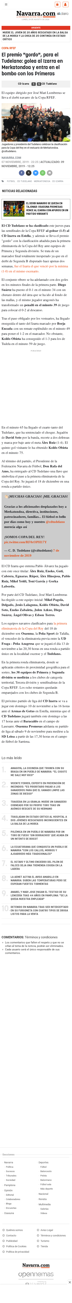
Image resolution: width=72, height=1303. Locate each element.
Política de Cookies (16, 1246)
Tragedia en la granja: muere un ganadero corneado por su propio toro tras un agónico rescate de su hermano (39, 805)
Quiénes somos (14, 1230)
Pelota (43, 1175)
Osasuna (9, 1213)
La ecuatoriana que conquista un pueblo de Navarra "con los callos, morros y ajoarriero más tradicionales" (39, 850)
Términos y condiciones (41, 937)
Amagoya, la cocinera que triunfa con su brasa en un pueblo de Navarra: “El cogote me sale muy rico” (39, 772)
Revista (43, 1199)
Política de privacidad (17, 1251)
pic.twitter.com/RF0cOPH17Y (25, 542)
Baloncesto (46, 1171)
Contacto (11, 1235)
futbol (11, 181)
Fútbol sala (45, 1184)
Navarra (8, 1162)
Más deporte (46, 1188)
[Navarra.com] (36, 13)
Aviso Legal (47, 1230)
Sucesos (10, 1171)
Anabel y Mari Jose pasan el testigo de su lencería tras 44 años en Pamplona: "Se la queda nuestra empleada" (39, 895)
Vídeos (43, 1213)
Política (9, 1167)
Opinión (8, 1190)
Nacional (43, 1194)
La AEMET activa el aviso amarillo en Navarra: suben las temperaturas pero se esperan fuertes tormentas (38, 880)
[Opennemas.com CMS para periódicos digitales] (36, 1278)
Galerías (44, 1209)
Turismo (45, 1241)
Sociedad (10, 1180)
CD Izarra (57, 181)
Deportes (43, 1162)
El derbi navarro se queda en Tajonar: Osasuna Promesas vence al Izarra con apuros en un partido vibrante (47, 208)
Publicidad (11, 1241)
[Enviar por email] (49, 172)
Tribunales (11, 1175)
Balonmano (46, 1180)
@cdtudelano (55, 522)
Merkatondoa (42, 181)
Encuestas (11, 1208)
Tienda (44, 1246)
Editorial (10, 1195)
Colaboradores (13, 1199)
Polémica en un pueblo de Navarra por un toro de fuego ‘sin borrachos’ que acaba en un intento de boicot (39, 835)
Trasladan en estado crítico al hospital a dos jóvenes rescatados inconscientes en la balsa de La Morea (39, 820)
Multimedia (45, 1204)
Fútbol (43, 1167)
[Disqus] (35, 1005)
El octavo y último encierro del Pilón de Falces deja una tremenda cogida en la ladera (37, 865)
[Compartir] (21, 172)
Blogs (9, 1203)
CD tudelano (24, 181)
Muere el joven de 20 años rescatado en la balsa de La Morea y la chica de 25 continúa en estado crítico (35, 36)
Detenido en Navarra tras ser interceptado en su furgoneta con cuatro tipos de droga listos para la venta (39, 910)
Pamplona (9, 1185)
